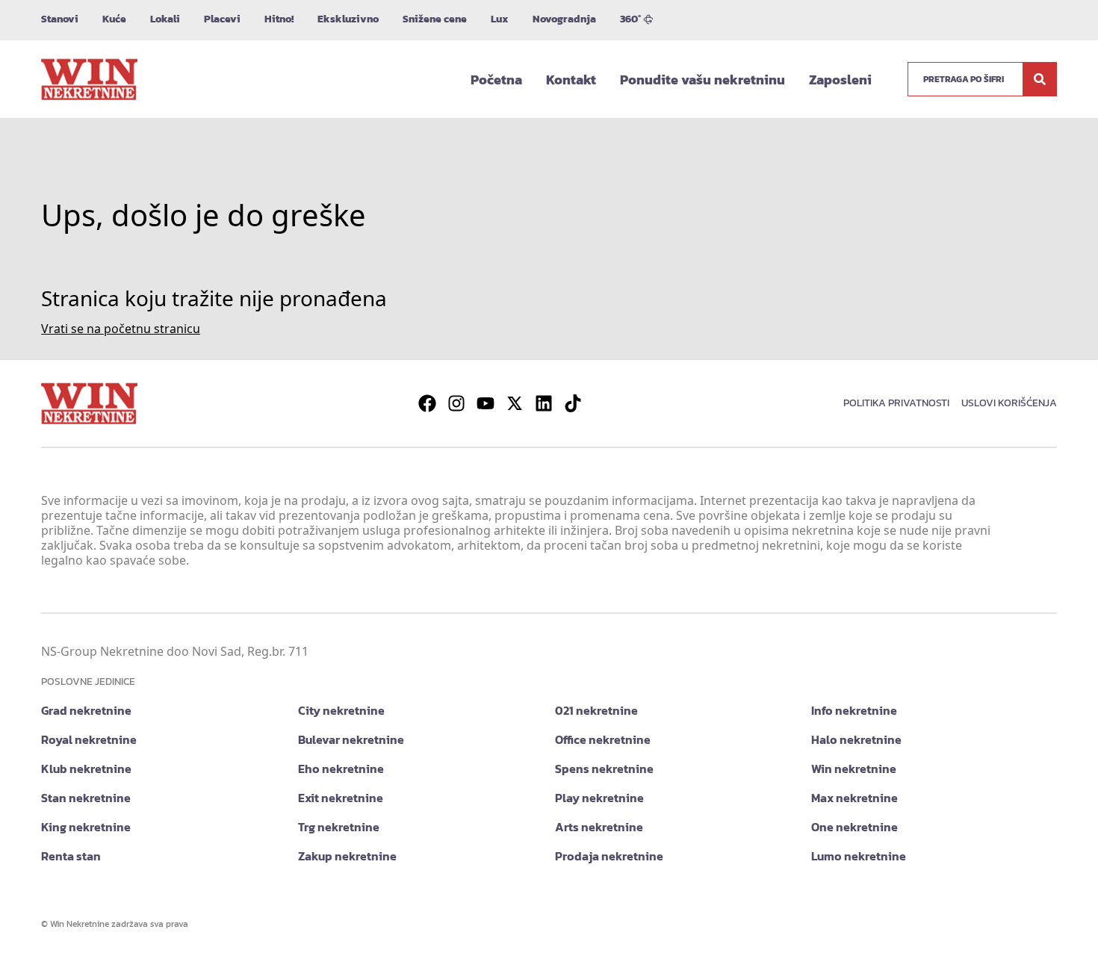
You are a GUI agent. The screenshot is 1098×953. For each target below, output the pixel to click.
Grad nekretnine (86, 710)
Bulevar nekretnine (351, 739)
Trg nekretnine (338, 827)
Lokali (165, 19)
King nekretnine (86, 827)
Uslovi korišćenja (1009, 403)
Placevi (222, 19)
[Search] (1040, 79)
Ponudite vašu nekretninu (702, 79)
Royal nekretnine (89, 739)
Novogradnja (564, 19)
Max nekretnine (854, 798)
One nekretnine (854, 827)
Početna (496, 79)
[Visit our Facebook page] (427, 403)
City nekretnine (341, 710)
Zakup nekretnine (347, 856)
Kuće (114, 19)
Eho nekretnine (341, 768)
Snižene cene (435, 19)
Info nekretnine (854, 710)
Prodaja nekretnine (609, 856)
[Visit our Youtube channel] (485, 403)
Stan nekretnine (86, 798)
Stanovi (59, 19)
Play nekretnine (599, 798)
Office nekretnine (603, 739)
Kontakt (571, 79)
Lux (500, 19)
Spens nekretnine (604, 768)
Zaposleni (840, 79)
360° (630, 19)
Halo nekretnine (856, 739)
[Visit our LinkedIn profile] (544, 403)
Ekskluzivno (348, 19)
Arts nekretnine (599, 827)
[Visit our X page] (515, 403)
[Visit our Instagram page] (456, 403)
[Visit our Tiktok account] (573, 403)
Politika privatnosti (896, 403)
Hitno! (279, 19)
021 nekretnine (596, 710)
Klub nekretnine (86, 768)
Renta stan (71, 856)
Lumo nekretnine (858, 856)
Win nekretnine (853, 768)
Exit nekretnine (340, 798)
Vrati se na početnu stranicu (120, 328)
